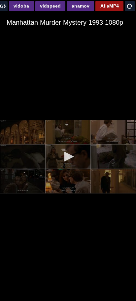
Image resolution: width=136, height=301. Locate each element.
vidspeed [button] (50, 6)
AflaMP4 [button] (109, 6)
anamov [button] (80, 6)
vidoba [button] (21, 6)
